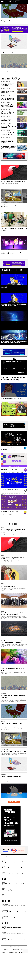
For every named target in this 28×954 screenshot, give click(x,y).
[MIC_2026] (14, 263)
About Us (21, 949)
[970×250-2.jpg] (14, 425)
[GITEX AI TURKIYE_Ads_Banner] (14, 156)
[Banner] (14, 352)
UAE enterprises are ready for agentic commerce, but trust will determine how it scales (14, 342)
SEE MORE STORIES (14, 801)
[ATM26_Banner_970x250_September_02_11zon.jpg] (14, 28)
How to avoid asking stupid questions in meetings (12, 73)
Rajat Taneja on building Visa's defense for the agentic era (13, 287)
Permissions (15, 949)
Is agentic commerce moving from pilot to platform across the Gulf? (12, 323)
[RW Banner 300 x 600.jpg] (11, 825)
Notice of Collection (8, 949)
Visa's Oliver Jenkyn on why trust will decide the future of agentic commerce (13, 305)
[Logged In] (14, 850)
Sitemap (3, 952)
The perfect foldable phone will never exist (12, 52)
